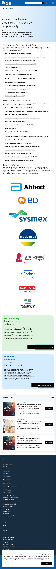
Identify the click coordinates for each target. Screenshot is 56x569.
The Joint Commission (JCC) (13, 67)
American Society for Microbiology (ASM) (17, 114)
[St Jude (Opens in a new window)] (28, 258)
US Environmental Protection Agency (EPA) (17, 89)
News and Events (8, 537)
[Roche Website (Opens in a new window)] (28, 274)
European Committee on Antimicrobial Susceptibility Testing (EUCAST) (25, 57)
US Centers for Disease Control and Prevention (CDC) (20, 85)
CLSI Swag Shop (6, 468)
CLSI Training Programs (8, 506)
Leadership (5, 523)
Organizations (6, 473)
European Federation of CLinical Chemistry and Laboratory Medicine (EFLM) (27, 136)
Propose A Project (7, 494)
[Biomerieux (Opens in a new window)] (28, 237)
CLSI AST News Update (8, 544)
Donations (5, 530)
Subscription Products (8, 464)
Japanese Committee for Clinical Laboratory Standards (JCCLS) (23, 146)
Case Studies (5, 541)
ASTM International (10, 128)
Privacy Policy (41, 559)
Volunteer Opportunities (8, 482)
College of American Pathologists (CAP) (16, 132)
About (7, 8)
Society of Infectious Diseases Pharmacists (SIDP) (19, 160)
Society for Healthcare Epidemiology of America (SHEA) (21, 157)
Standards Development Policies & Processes (12, 501)
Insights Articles (6, 542)
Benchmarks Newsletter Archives (10, 546)
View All (52, 397)
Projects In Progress (7, 492)
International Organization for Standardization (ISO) (20, 60)
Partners (4, 525)
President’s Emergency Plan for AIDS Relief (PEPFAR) (20, 79)
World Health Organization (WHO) (15, 96)
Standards (5, 461)
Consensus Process (7, 490)
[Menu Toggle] (53, 3)
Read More (49, 408)
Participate (6, 480)
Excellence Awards (7, 527)
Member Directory (7, 476)
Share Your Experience (7, 483)
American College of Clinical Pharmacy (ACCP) (18, 107)
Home (3, 8)
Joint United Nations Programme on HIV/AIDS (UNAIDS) (21, 71)
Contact (4, 534)
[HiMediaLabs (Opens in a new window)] (28, 289)
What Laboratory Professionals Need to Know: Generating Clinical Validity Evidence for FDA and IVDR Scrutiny (29, 406)
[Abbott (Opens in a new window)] (28, 187)
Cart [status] (48, 3)
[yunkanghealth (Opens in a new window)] (28, 303)
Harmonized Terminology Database (10, 515)
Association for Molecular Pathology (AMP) (17, 121)
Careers (4, 528)
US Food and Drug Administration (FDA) (16, 92)
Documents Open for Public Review (10, 497)
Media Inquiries (6, 547)
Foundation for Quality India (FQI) (14, 139)
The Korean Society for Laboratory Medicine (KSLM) (20, 150)
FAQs (4, 532)
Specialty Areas (6, 489)
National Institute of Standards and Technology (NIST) (20, 64)
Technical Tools (6, 511)
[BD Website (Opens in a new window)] (28, 200)
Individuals (5, 475)
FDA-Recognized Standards (9, 516)
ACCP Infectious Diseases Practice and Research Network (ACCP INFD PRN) (27, 111)
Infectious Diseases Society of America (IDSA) (18, 143)
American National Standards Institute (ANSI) (18, 53)
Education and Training (10, 504)
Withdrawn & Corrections (8, 499)
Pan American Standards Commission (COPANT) (19, 74)
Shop (4, 459)
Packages (5, 462)
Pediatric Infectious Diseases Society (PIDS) (18, 153)
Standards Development (10, 487)
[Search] (43, 3)
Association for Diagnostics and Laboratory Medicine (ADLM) (22, 118)
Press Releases (6, 549)
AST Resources (6, 513)
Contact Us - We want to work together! (40, 347)
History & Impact (6, 522)
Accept (46, 563)
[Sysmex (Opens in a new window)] (28, 215)
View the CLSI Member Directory (42, 385)
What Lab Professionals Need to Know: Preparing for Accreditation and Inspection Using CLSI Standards (28, 440)
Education (5, 466)
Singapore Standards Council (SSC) (15, 82)
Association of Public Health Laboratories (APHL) (19, 125)
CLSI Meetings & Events (8, 539)
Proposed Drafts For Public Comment (11, 495)
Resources (6, 509)
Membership (7, 471)
